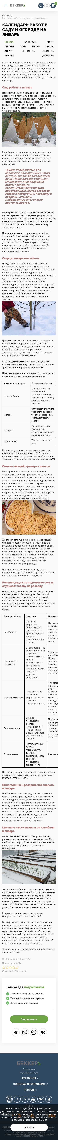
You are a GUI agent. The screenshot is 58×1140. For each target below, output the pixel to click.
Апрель (9, 46)
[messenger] (34, 1032)
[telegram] (16, 1032)
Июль (50, 46)
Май (23, 46)
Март (50, 42)
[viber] (25, 1032)
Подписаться (29, 1019)
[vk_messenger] (43, 1032)
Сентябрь (28, 51)
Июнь (36, 46)
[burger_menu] (6, 5)
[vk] (40, 1099)
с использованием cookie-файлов (33, 1118)
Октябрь (48, 51)
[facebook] (17, 1099)
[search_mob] (41, 5)
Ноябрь (9, 55)
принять (29, 1127)
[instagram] (25, 1099)
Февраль (30, 42)
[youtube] (32, 1099)
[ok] (48, 1099)
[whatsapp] (9, 1099)
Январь (9, 42)
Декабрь (48, 55)
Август (9, 51)
